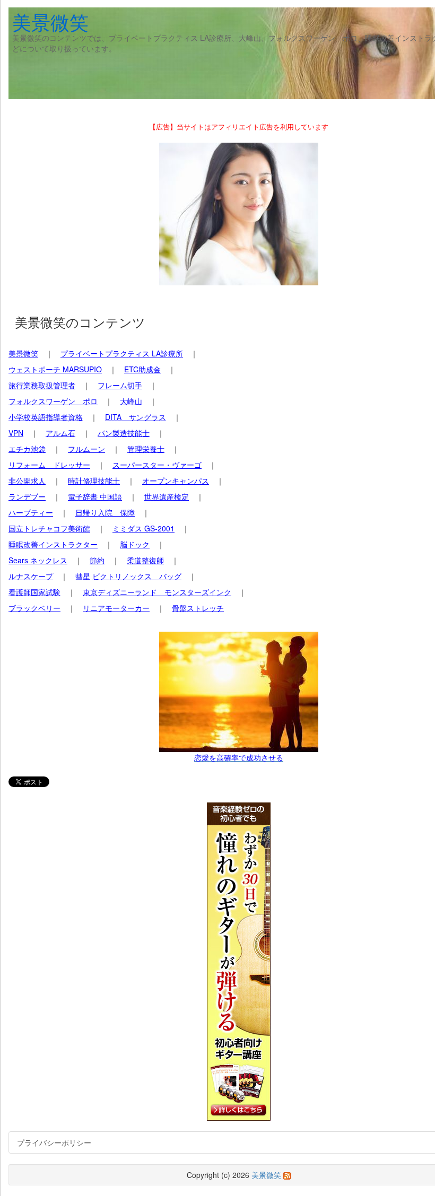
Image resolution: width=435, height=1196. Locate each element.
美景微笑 (50, 21)
